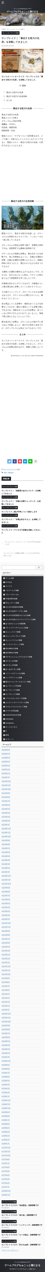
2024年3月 (6, 864)
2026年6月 (6, 757)
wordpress (9, 723)
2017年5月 (6, 1171)
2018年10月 (6, 1108)
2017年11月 (6, 1151)
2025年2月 (6, 821)
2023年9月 (6, 887)
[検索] (39, 567)
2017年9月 (6, 1159)
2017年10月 (6, 1155)
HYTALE (8, 582)
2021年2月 (6, 1006)
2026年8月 (6, 750)
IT (6, 731)
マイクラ (8, 586)
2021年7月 (6, 986)
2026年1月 (6, 777)
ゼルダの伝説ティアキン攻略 (16, 611)
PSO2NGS (9, 719)
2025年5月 (6, 809)
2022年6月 (6, 943)
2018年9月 (6, 1112)
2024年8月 (6, 844)
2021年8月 (6, 982)
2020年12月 (6, 1013)
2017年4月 (6, 1175)
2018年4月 (6, 1132)
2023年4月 (6, 907)
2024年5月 (6, 856)
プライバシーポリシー (10, 1250)
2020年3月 (6, 1049)
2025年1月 (6, 824)
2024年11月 (6, 832)
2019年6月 (6, 1077)
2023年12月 (6, 876)
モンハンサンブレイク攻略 (12, 469)
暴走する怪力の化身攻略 (16, 96)
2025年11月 (6, 785)
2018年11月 (6, 1104)
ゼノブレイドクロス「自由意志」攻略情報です (20, 1205)
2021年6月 (6, 990)
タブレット (9, 739)
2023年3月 (6, 911)
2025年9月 (6, 793)
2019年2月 (6, 1092)
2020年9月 (6, 1025)
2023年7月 (6, 895)
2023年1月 (6, 919)
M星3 (5, 472)
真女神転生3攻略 (11, 648)
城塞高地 (11, 472)
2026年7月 (6, 754)
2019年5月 (6, 1080)
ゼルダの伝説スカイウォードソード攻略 (20, 619)
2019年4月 (6, 1084)
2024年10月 (6, 836)
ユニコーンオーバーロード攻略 (17, 702)
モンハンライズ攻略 (13, 632)
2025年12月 (6, 781)
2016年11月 (6, 1195)
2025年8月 (6, 797)
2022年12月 (6, 923)
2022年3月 (6, 954)
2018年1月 (6, 1143)
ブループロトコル (12, 594)
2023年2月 (6, 915)
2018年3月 (6, 1136)
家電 (7, 735)
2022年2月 (6, 958)
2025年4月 (6, 813)
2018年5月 (6, 1128)
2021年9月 (6, 978)
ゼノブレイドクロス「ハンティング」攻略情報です (22, 1225)
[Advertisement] (22, 172)
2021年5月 (6, 994)
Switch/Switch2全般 (13, 715)
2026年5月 (6, 761)
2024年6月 (6, 852)
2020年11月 (6, 1017)
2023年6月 (6, 899)
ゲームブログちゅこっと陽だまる (22, 11)
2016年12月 (6, 1191)
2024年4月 (6, 860)
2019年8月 (6, 1069)
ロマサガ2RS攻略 (12, 711)
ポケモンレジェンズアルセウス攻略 (18, 657)
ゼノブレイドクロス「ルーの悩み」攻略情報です (21, 1235)
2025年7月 (6, 801)
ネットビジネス (11, 727)
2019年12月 (6, 1061)
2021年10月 (6, 974)
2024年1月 (6, 872)
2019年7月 (6, 1073)
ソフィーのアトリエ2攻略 (15, 673)
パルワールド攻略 (12, 590)
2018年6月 (6, 1124)
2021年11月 (6, 970)
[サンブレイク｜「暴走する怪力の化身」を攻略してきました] (25, 461)
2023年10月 (6, 884)
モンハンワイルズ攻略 (13, 640)
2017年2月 (6, 1183)
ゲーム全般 (9, 578)
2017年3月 (6, 1179)
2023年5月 (6, 903)
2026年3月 (6, 769)
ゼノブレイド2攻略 (12, 690)
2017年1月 (5, 1187)
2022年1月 (6, 962)
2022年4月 (6, 950)
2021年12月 (6, 966)
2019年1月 (6, 1096)
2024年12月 (6, 828)
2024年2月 (6, 868)
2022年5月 (6, 947)
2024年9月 (6, 840)
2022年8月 (6, 935)
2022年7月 (6, 939)
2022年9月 (6, 931)
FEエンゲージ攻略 (12, 603)
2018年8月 (6, 1116)
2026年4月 (6, 765)
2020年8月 (6, 1029)
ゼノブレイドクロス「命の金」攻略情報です (19, 1215)
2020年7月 (6, 1033)
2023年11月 (6, 880)
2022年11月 (6, 927)
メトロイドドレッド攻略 (14, 644)
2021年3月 (6, 1002)
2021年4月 (6, 998)
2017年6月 (6, 1167)
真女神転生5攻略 (11, 653)
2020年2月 (6, 1053)
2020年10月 (6, 1021)
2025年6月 (6, 805)
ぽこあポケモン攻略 (13, 669)
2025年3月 (6, 817)
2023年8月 (6, 891)
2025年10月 (6, 789)
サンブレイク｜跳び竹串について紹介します (19, 512)
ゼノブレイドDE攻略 (13, 686)
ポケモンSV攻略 (11, 661)
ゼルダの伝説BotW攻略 (14, 607)
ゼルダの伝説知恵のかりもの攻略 (18, 615)
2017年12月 (6, 1147)
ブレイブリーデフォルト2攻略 (16, 628)
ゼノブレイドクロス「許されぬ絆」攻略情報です (21, 1245)
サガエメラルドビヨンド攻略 (16, 707)
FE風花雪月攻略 (11, 599)
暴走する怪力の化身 (14, 92)
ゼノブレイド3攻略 (12, 694)
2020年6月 (6, 1037)
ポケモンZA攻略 (11, 665)
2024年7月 (6, 848)
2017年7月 (6, 1163)
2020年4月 (6, 1045)
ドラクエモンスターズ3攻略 (16, 698)
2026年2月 (6, 773)
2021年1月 (6, 1010)
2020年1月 (6, 1057)
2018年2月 (6, 1140)
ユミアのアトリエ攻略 (13, 677)
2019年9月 (6, 1065)
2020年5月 (6, 1041)
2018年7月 (6, 1120)
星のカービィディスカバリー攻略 (18, 682)
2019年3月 (6, 1088)
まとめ (9, 100)
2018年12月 (6, 1100)
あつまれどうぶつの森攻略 (15, 623)
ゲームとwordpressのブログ (22, 1262)
